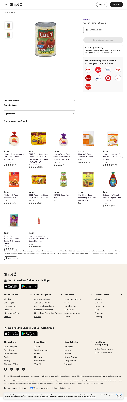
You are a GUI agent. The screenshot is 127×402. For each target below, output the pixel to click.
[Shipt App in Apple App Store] (11, 286)
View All (7, 317)
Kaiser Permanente (104, 349)
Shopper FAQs (11, 364)
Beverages (9, 303)
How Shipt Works (72, 299)
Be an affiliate (10, 354)
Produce (8, 310)
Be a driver (9, 350)
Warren (67, 354)
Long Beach (70, 361)
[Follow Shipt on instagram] (11, 369)
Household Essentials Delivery (48, 313)
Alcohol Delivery (41, 303)
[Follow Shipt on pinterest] (17, 369)
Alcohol (7, 299)
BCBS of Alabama (103, 353)
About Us (99, 299)
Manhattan (39, 361)
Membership (70, 306)
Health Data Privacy (62, 388)
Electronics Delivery (43, 310)
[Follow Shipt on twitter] (23, 369)
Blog (97, 310)
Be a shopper (10, 347)
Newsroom (100, 306)
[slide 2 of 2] (8, 35)
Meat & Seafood (11, 313)
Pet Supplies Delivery (44, 306)
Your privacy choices (41, 388)
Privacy (23, 388)
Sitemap (99, 317)
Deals (67, 317)
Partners (99, 313)
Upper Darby (70, 357)
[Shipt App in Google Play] (29, 286)
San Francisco (41, 350)
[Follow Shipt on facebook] (5, 369)
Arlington (68, 347)
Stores (67, 303)
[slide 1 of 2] (8, 25)
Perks (6, 357)
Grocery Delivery (42, 299)
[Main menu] (6, 4)
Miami (37, 354)
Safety (7, 361)
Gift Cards (69, 310)
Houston (38, 357)
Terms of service (10, 388)
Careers (98, 303)
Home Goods (10, 306)
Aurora (67, 350)
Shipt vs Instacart (72, 313)
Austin (37, 347)
